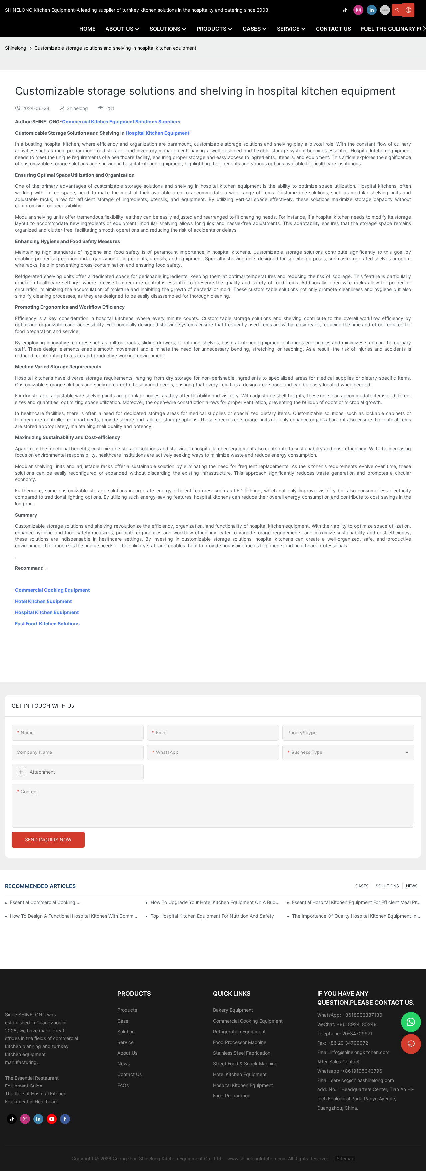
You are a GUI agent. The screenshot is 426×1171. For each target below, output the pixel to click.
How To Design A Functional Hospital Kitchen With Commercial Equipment (74, 916)
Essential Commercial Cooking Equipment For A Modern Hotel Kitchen (46, 902)
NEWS (412, 885)
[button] (424, 29)
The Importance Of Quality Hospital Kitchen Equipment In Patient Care (356, 916)
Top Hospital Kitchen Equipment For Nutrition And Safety (212, 916)
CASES (362, 885)
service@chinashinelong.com (362, 1080)
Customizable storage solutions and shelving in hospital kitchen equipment (115, 48)
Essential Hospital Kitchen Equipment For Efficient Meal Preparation (356, 902)
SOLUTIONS (387, 885)
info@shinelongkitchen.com (359, 1052)
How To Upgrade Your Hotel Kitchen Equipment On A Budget (215, 902)
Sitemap (345, 1158)
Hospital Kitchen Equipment (157, 133)
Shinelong (15, 48)
